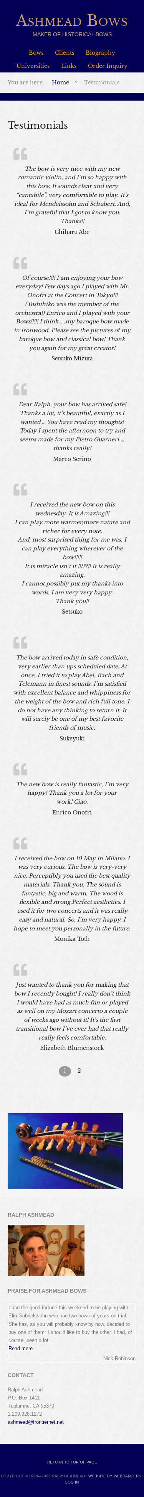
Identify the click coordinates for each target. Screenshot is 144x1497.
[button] (20, 1348)
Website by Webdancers (114, 1476)
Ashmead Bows (72, 21)
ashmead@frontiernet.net (36, 1422)
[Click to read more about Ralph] (46, 1274)
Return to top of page (72, 1462)
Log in (72, 1482)
